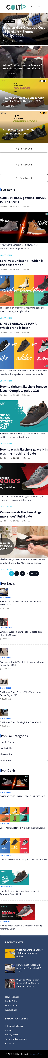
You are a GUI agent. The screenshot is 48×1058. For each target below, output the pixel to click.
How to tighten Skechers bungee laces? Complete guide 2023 (23, 388)
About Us (9, 1043)
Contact (9, 1030)
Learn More (6, 255)
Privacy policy (11, 1034)
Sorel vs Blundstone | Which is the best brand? (21, 263)
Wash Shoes (5, 921)
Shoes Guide (5, 658)
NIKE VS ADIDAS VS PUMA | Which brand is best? (19, 326)
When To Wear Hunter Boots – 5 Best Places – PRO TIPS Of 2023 (22, 66)
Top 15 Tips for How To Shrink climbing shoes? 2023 (21, 131)
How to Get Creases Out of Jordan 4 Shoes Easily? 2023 (24, 31)
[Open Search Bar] (32, 7)
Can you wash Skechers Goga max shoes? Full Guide (21, 514)
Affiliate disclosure (14, 1025)
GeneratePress (36, 1054)
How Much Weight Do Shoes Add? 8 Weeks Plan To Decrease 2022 (23, 99)
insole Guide (11, 1001)
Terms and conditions (15, 1038)
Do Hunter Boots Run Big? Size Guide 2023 (20, 722)
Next (33, 573)
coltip (7, 41)
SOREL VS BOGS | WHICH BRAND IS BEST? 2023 (22, 796)
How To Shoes (8, 21)
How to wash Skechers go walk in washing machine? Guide (24, 451)
